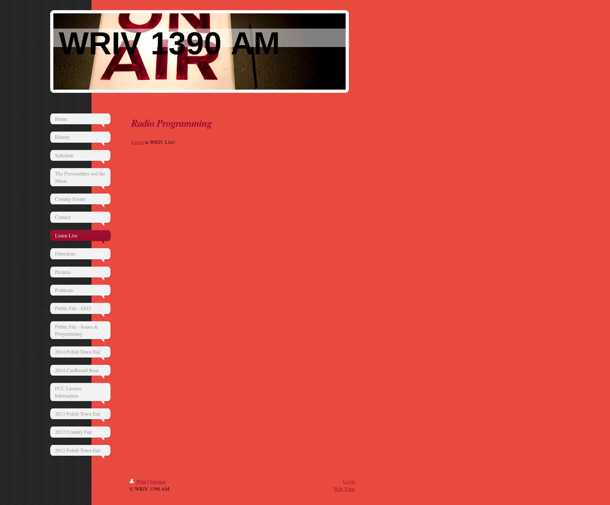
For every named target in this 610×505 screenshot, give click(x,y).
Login (349, 481)
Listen (137, 142)
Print (141, 481)
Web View (344, 488)
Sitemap (158, 481)
